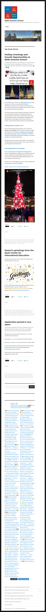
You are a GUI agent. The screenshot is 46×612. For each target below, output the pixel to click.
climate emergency (25, 375)
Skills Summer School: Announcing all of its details (17, 590)
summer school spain (12, 243)
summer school (23, 242)
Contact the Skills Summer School (13, 601)
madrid (24, 311)
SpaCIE (16, 286)
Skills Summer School (14, 21)
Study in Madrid (22, 310)
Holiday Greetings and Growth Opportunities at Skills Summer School (17, 57)
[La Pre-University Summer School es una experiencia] (27, 447)
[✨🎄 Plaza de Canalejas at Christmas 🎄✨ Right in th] (27, 508)
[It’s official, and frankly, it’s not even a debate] (27, 539)
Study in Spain (28, 310)
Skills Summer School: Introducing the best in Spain (17, 587)
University (13, 311)
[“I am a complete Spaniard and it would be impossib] (12, 569)
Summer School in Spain (20, 377)
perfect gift (28, 311)
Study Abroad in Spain (9, 242)
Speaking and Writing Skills (16, 240)
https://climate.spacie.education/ (21, 290)
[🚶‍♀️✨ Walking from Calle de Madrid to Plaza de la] (27, 554)
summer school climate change (22, 313)
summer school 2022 (11, 313)
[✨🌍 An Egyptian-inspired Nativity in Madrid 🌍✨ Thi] (27, 463)
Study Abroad (31, 240)
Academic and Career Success (26, 239)
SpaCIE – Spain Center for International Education (17, 166)
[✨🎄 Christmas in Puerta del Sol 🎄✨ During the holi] (12, 554)
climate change (19, 311)
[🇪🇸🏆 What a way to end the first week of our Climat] (12, 417)
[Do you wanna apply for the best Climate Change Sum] (12, 463)
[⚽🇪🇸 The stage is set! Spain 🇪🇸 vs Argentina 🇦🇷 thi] (27, 417)
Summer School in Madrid (10, 377)
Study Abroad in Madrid (15, 312)
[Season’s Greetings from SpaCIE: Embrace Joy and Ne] (27, 478)
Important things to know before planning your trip (17, 598)
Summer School (16, 239)
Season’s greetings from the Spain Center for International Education (19, 253)
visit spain (24, 315)
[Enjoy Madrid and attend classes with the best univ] (12, 447)
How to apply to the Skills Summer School (15, 593)
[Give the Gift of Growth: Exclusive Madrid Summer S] (12, 524)
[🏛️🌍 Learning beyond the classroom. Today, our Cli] (12, 432)
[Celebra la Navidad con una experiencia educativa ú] (12, 493)
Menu (7, 26)
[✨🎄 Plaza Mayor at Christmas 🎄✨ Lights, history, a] (27, 524)
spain (32, 311)
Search (31, 386)
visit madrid (19, 315)
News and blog (8, 604)
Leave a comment (20, 243)
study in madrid (17, 242)
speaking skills (25, 240)
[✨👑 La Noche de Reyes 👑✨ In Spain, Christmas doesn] (12, 478)
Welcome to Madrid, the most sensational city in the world (19, 595)
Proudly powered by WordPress (20, 608)
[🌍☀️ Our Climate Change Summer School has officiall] (27, 432)
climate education (17, 375)
